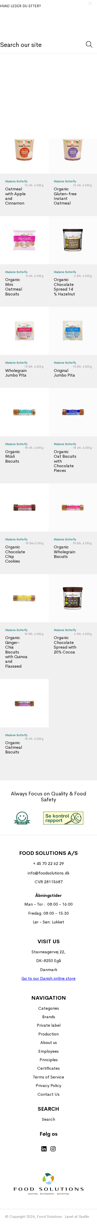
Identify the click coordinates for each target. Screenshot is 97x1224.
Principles (49, 1059)
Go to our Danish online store (48, 978)
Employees (48, 1051)
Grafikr (84, 1216)
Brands (48, 1016)
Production (48, 1034)
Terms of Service (48, 1077)
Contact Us (48, 1094)
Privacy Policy (48, 1085)
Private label (49, 1025)
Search (48, 1119)
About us (48, 1042)
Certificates (48, 1068)
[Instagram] (53, 1149)
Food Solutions (49, 1216)
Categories (48, 1008)
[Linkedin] (44, 1149)
